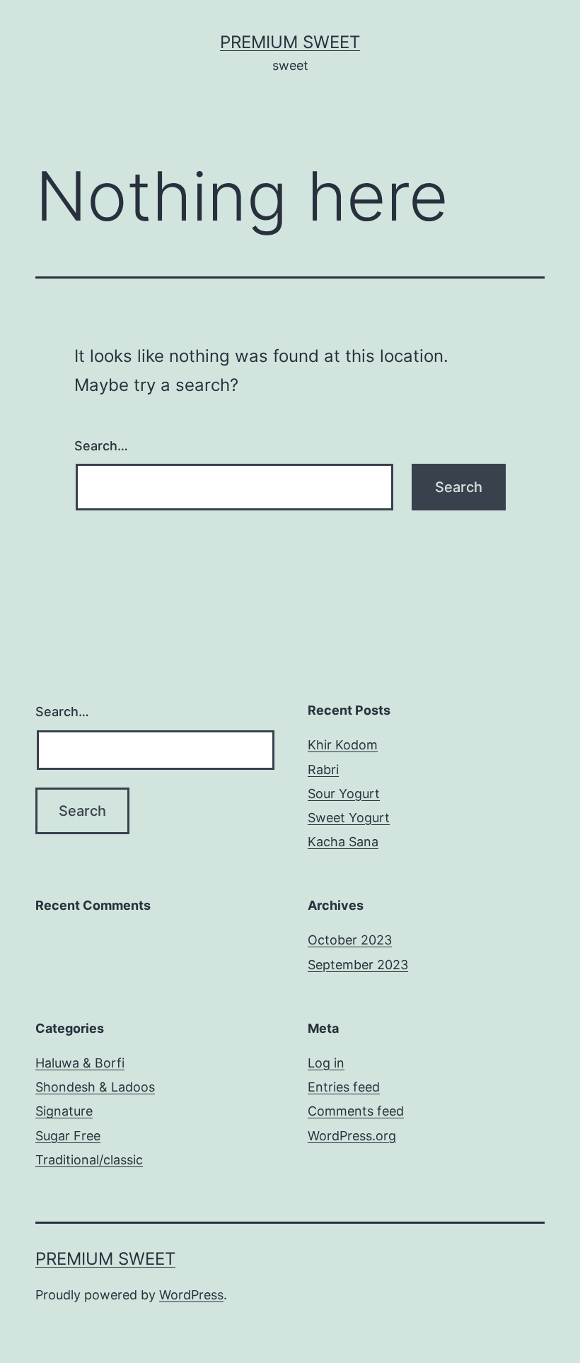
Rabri (323, 769)
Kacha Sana (343, 841)
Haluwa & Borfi (79, 1062)
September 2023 (358, 964)
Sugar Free (67, 1135)
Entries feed (344, 1087)
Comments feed (356, 1111)
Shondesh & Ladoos (95, 1087)
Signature (64, 1111)
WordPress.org (352, 1135)
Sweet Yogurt (349, 817)
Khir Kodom (343, 744)
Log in (326, 1062)
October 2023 (350, 939)
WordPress (191, 1294)
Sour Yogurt (344, 793)
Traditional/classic (89, 1159)
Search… (101, 445)
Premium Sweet (290, 42)
